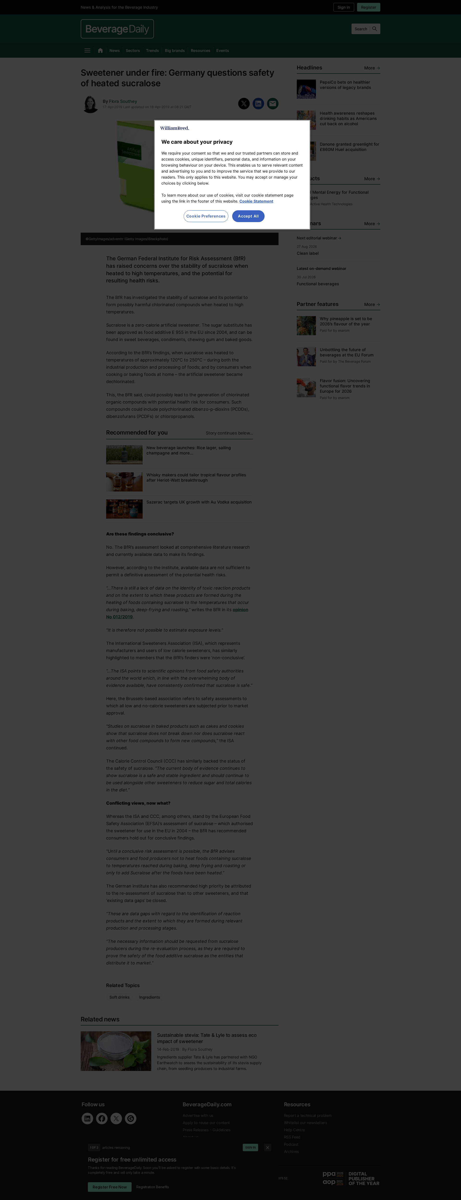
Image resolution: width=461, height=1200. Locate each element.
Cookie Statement (256, 201)
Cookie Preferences (206, 216)
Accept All (248, 216)
